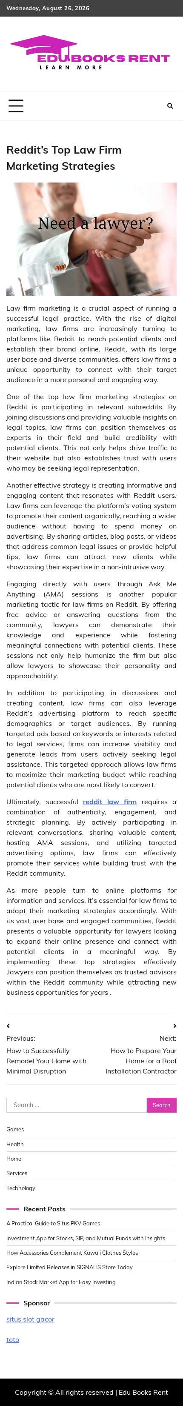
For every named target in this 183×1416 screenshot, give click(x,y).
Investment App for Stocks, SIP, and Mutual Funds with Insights (85, 1238)
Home (13, 1158)
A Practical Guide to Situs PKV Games (53, 1223)
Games (15, 1129)
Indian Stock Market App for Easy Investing (61, 1282)
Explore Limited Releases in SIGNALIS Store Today (69, 1267)
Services (16, 1173)
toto (12, 1339)
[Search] (170, 106)
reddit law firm (110, 801)
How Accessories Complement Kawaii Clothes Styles (72, 1252)
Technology (20, 1188)
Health (15, 1144)
